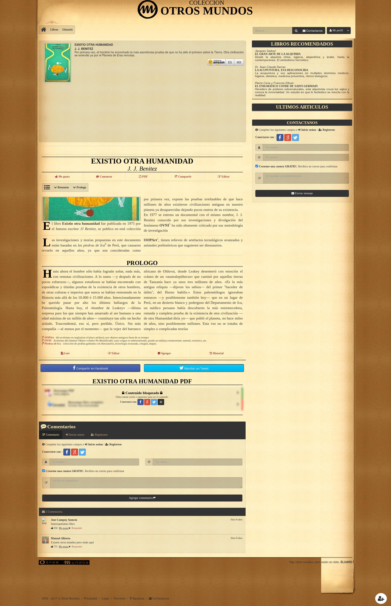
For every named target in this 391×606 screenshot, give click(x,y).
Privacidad (90, 598)
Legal (105, 598)
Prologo (81, 187)
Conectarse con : (52, 451)
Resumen (63, 187)
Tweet (196, 368)
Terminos (119, 598)
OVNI (48, 340)
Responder (77, 528)
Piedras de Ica (53, 343)
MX (240, 62)
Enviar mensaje (303, 193)
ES (231, 62)
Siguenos (138, 598)
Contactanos (160, 598)
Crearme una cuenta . (64, 471)
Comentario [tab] (52, 434)
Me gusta (63, 528)
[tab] (75, 435)
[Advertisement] (142, 111)
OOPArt (49, 337)
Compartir (92, 368)
